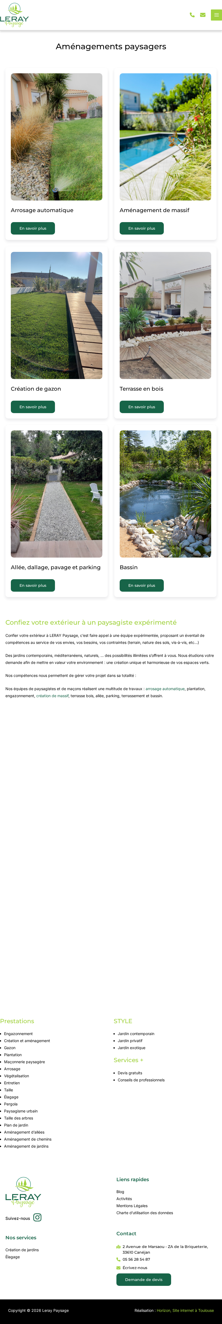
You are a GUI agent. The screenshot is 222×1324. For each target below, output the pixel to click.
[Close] (216, 6)
